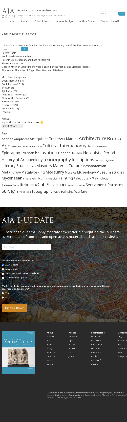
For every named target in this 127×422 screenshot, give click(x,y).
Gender (64, 153)
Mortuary (54, 172)
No (6, 297)
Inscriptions (83, 159)
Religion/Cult (33, 185)
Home (11, 21)
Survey (8, 191)
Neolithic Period (30, 179)
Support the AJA (110, 21)
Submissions (98, 332)
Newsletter (8, 105)
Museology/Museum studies (100, 172)
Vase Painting (63, 191)
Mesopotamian (94, 166)
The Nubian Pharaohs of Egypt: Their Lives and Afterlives (32, 70)
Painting (65, 178)
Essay (5, 111)
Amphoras (21, 139)
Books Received (10, 80)
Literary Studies (15, 165)
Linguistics (109, 160)
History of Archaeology (22, 159)
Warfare (80, 191)
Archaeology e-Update (16, 277)
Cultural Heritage (32, 146)
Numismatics (48, 178)
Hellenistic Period (99, 152)
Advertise (122, 348)
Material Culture (67, 165)
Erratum (6, 87)
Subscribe (73, 336)
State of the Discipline (14, 98)
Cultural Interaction (62, 146)
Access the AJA (64, 21)
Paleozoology (10, 185)
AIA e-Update (11, 269)
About (24, 21)
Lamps (99, 160)
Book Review (9, 84)
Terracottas (23, 192)
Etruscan (27, 153)
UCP (71, 352)
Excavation (46, 152)
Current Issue (42, 21)
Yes (7, 293)
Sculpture (57, 184)
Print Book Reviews (12, 94)
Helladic (77, 153)
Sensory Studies (76, 185)
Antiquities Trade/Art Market (54, 138)
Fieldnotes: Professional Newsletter (22, 273)
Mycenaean (12, 178)
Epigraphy (11, 152)
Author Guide (87, 21)
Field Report (8, 101)
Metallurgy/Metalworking (23, 172)
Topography (42, 191)
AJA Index (7, 91)
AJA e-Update (11, 264)
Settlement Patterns (104, 184)
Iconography (57, 159)
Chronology (16, 147)
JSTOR (71, 356)
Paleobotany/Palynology (91, 178)
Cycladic (89, 146)
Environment (101, 147)
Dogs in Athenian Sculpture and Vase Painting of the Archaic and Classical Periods (46, 66)
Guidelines (96, 336)
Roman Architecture (12, 63)
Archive (72, 348)
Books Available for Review (16, 56)
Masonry (44, 165)
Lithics (33, 166)
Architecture (92, 138)
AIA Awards (8, 108)
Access (72, 332)
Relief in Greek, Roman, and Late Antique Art (26, 59)
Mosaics (70, 172)
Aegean (7, 139)
